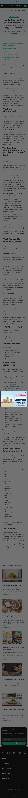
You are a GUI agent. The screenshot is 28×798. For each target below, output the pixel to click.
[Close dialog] (25, 392)
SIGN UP (20, 400)
